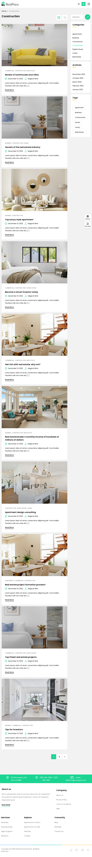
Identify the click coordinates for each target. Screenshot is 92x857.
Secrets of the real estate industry (22, 147)
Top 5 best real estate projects (21, 657)
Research (4, 836)
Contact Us (59, 831)
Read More (9, 90)
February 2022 (77, 86)
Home (4, 11)
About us (59, 795)
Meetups (58, 827)
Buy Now (88, 226)
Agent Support (6, 831)
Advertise (4, 822)
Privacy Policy (61, 800)
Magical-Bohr (33, 79)
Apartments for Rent (32, 822)
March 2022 (77, 82)
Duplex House (31, 288)
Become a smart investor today (21, 292)
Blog (56, 822)
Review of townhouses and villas (22, 74)
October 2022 (77, 78)
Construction (20, 71)
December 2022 (78, 74)
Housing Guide (6, 827)
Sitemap (27, 831)
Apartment (79, 107)
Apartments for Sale (32, 827)
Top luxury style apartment (19, 219)
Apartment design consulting (20, 512)
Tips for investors (14, 729)
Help (58, 809)
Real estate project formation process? (25, 584)
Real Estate (31, 71)
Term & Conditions (63, 804)
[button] (83, 4)
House (77, 122)
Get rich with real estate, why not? (22, 364)
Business (8, 143)
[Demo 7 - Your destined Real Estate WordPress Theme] (10, 4)
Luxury (77, 127)
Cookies (27, 836)
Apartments (9, 580)
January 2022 (77, 89)
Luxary (26, 143)
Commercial (9, 71)
